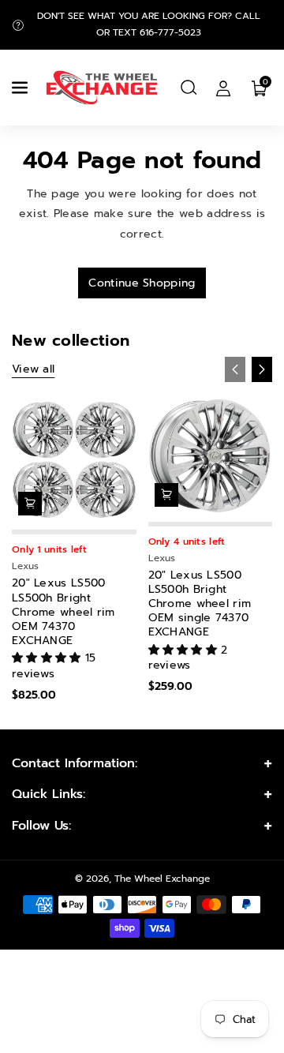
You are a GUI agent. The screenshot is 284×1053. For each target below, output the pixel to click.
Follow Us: (41, 825)
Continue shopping (141, 283)
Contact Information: (74, 763)
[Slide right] (262, 369)
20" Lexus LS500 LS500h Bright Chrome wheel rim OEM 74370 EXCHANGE (63, 612)
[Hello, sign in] (223, 87)
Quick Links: (48, 794)
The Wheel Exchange (162, 878)
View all (33, 369)
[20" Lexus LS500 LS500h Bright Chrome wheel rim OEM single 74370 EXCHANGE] (210, 456)
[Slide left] (235, 369)
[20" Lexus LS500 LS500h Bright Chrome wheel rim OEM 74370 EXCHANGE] (74, 460)
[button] (21, 87)
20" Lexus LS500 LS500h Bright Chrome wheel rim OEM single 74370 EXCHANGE (200, 604)
